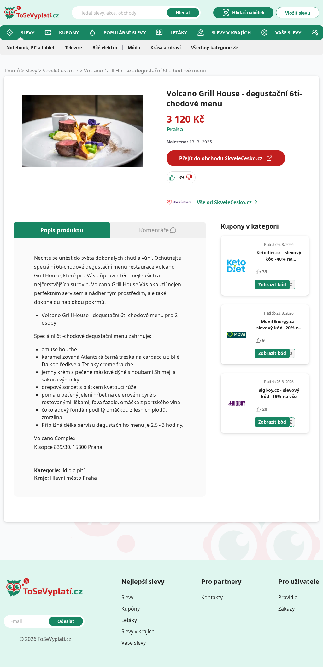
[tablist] (110, 230)
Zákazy (286, 608)
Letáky (178, 32)
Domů (12, 70)
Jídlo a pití (73, 470)
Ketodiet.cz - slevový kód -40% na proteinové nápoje (278, 259)
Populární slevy (124, 32)
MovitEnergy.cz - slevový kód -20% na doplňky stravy (278, 327)
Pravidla (287, 597)
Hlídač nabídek (248, 12)
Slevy (27, 32)
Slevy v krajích (138, 631)
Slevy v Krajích (231, 32)
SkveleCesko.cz (61, 70)
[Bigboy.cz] (236, 403)
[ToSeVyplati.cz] (31, 12)
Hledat (183, 12)
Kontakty (212, 597)
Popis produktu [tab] (61, 230)
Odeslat (65, 621)
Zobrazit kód (272, 284)
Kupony (69, 32)
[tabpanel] (110, 367)
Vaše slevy (288, 32)
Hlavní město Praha (73, 477)
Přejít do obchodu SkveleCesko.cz (220, 158)
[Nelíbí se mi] (189, 177)
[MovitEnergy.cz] (236, 334)
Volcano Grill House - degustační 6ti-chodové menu (145, 70)
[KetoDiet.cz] (236, 265)
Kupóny (130, 608)
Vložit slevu (297, 13)
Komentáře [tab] (154, 230)
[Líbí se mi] (172, 177)
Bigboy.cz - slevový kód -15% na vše (278, 393)
